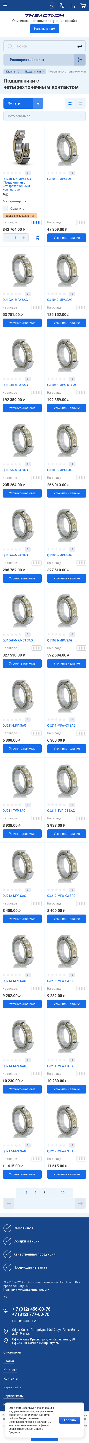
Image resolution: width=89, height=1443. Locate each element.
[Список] (80, 103)
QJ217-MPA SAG (14, 1151)
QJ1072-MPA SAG (59, 640)
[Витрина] (70, 103)
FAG (5, 194)
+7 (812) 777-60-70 (30, 1314)
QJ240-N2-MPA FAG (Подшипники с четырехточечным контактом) (17, 184)
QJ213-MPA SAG (14, 981)
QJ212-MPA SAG (14, 896)
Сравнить (17, 209)
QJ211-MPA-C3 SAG (61, 725)
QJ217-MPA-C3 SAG (61, 1151)
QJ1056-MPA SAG (15, 470)
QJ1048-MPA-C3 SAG (62, 385)
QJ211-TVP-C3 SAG (61, 810)
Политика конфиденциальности (26, 1289)
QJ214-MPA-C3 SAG (61, 1066)
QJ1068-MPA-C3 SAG (18, 640)
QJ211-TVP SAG (14, 810)
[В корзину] (37, 237)
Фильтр (14, 103)
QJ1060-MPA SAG (59, 470)
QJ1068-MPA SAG (59, 555)
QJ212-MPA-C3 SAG (61, 896)
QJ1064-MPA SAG (15, 555)
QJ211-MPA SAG (14, 725)
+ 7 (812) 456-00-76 (31, 1309)
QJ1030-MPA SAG (59, 179)
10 (63, 1193)
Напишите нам (44, 29)
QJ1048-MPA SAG (15, 385)
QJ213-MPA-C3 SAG (61, 981)
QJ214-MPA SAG (14, 1066)
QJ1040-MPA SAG (59, 300)
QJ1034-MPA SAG (15, 300)
